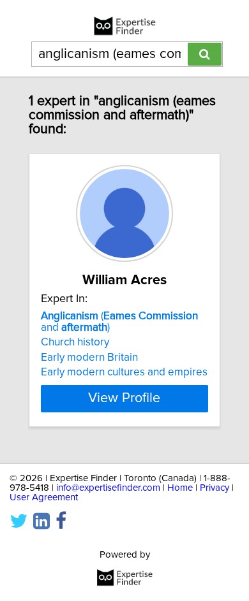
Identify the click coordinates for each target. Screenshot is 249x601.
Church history (75, 342)
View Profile (124, 398)
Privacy (214, 488)
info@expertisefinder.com (108, 488)
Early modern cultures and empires (124, 372)
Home (180, 488)
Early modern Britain (89, 357)
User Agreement (44, 497)
